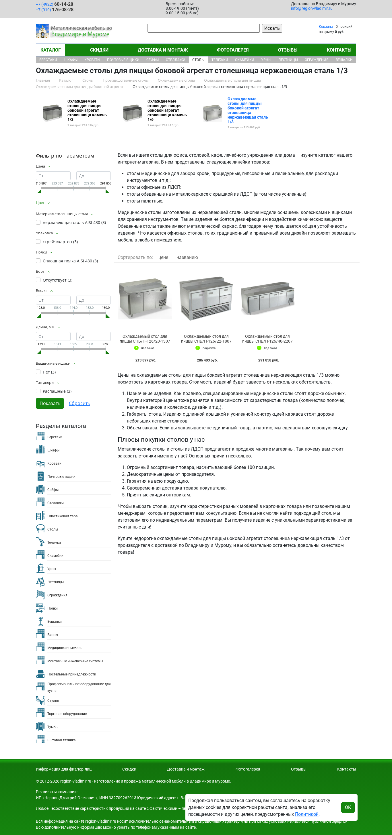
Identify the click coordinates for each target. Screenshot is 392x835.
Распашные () (57, 391)
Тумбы (52, 727)
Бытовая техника (61, 740)
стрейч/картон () (60, 241)
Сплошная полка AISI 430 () (70, 261)
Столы (198, 60)
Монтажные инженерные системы (75, 661)
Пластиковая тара (62, 516)
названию (187, 257)
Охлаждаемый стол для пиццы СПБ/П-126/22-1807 (206, 338)
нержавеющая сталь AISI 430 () (74, 222)
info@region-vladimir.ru (312, 8)
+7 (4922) (54, 4)
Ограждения (317, 60)
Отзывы (288, 50)
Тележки (219, 60)
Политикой (307, 814)
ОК (348, 807)
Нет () (49, 372)
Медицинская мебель (64, 648)
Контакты (339, 50)
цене (163, 257)
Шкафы (70, 60)
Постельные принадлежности (71, 674)
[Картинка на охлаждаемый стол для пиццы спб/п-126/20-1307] (145, 298)
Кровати (92, 60)
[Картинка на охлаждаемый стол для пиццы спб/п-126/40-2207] (268, 298)
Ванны (52, 635)
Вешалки (344, 60)
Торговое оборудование (67, 714)
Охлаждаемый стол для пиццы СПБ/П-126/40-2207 (267, 338)
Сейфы (152, 60)
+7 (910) (54, 9)
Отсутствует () (57, 280)
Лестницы (288, 60)
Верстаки (48, 60)
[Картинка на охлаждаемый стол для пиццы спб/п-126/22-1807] (206, 298)
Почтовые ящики (123, 60)
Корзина (326, 27)
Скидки (99, 50)
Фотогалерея (233, 50)
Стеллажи (175, 60)
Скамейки (244, 60)
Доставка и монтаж (163, 50)
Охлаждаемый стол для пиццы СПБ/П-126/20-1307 (145, 338)
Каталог (50, 50)
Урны (266, 60)
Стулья (53, 701)
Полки (52, 608)
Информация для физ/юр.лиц (64, 769)
